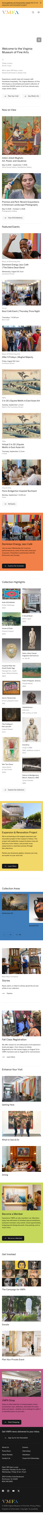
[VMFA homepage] (10, 12)
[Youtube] (13, 1491)
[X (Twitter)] (19, 1491)
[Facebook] (3, 1491)
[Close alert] (40, 3)
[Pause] (39, 39)
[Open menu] (38, 12)
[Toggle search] (33, 12)
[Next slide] (10, 934)
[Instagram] (8, 1491)
